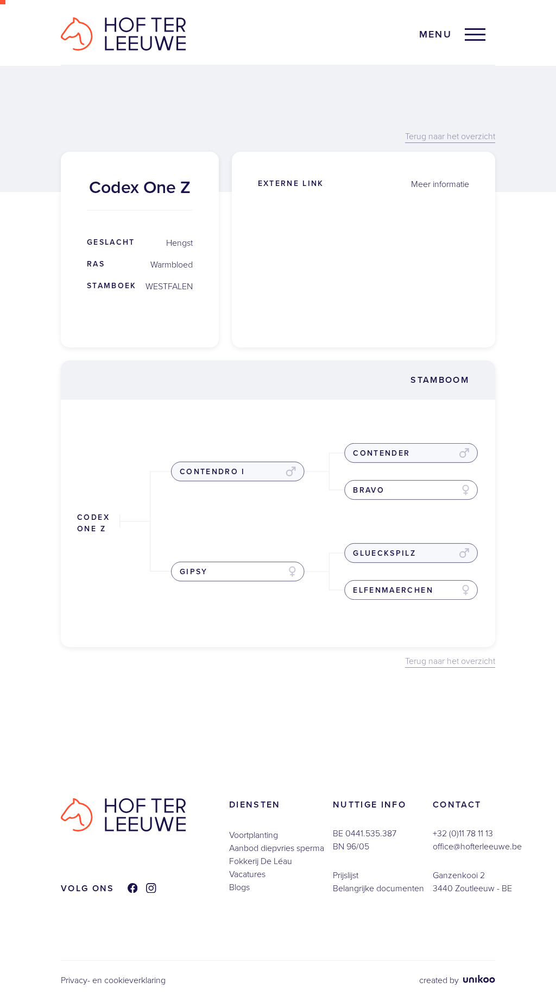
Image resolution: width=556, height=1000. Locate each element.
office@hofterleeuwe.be (477, 846)
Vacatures (247, 874)
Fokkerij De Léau (260, 861)
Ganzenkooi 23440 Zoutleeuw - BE (472, 882)
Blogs (239, 887)
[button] (452, 34)
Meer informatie (440, 184)
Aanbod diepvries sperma (276, 848)
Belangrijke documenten (378, 888)
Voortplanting (253, 835)
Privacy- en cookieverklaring (113, 980)
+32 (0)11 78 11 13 (463, 833)
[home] (123, 34)
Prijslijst (345, 875)
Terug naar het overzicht (450, 136)
